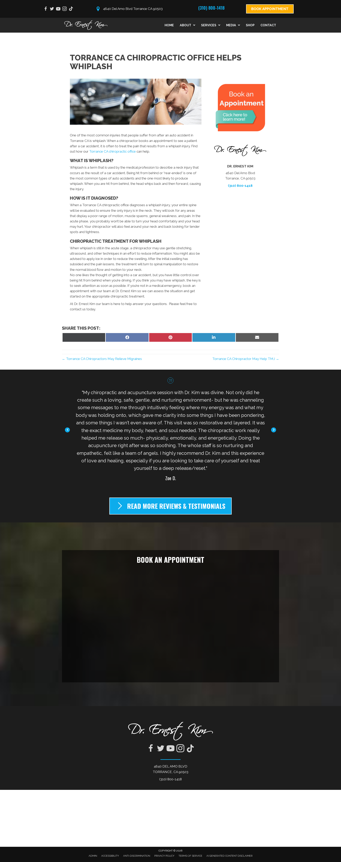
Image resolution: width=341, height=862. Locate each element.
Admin (93, 855)
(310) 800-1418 (211, 8)
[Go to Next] (273, 429)
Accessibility (110, 855)
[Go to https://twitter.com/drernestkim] (52, 9)
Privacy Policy (164, 855)
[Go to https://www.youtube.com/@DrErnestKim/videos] (58, 9)
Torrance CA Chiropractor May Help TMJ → (245, 359)
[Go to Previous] (67, 429)
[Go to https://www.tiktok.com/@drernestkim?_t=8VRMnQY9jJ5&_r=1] (71, 9)
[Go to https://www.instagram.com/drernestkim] (64, 9)
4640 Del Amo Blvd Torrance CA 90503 (133, 9)
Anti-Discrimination (136, 855)
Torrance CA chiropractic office (112, 151)
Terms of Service (190, 855)
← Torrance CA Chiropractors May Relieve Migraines (102, 359)
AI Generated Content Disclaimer (229, 855)
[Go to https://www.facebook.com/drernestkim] (45, 9)
